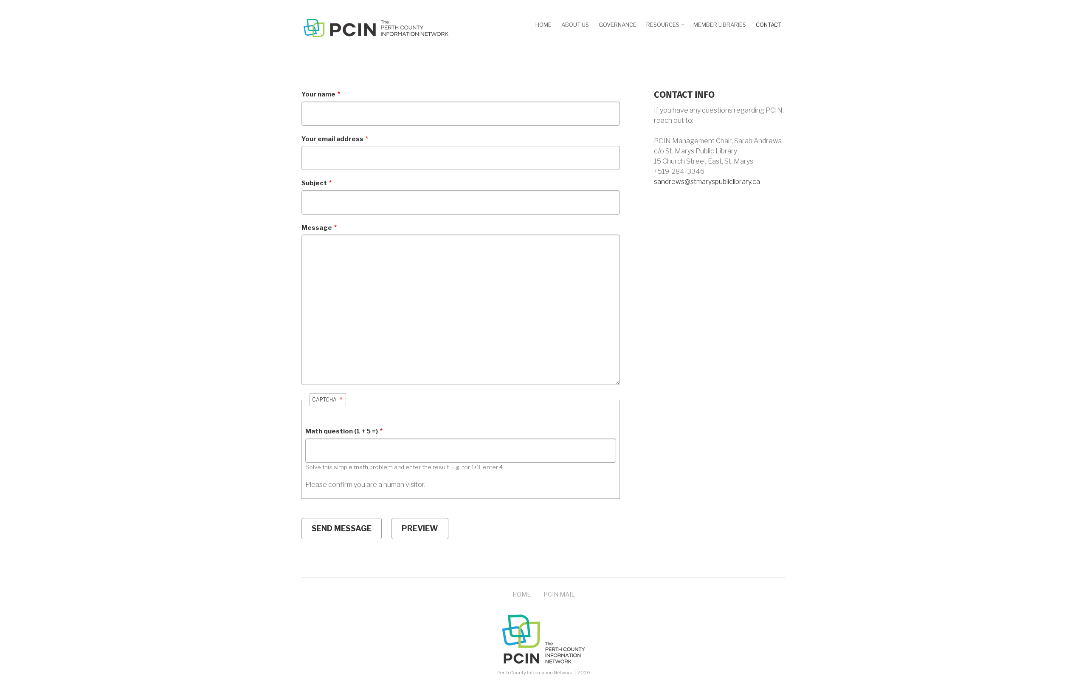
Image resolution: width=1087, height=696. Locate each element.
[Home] (375, 27)
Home (522, 594)
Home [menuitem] (543, 24)
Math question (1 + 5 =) (341, 431)
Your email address (332, 139)
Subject (314, 183)
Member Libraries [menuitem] (719, 24)
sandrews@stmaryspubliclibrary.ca (707, 182)
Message (316, 228)
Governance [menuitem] (617, 24)
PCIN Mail (559, 594)
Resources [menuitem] (666, 27)
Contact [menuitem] (768, 24)
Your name (318, 94)
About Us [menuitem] (575, 24)
